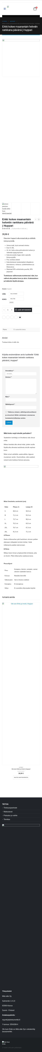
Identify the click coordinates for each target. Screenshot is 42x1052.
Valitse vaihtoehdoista (21, 777)
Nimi (7, 397)
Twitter (8, 317)
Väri (3, 294)
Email (20, 317)
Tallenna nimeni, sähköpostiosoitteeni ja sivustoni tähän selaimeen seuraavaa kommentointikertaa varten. (20, 415)
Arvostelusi (9, 371)
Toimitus (7, 819)
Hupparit (9, 289)
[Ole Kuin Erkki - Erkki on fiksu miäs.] (18, 9)
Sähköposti (10, 404)
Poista (11, 302)
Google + (16, 317)
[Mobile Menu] (5, 9)
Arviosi (8, 377)
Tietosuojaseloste (10, 808)
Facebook (4, 317)
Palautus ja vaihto (10, 815)
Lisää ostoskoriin (24, 310)
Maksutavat (8, 812)
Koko (4, 299)
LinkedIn (12, 317)
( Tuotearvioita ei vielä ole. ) (19, 228)
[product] (21, 683)
